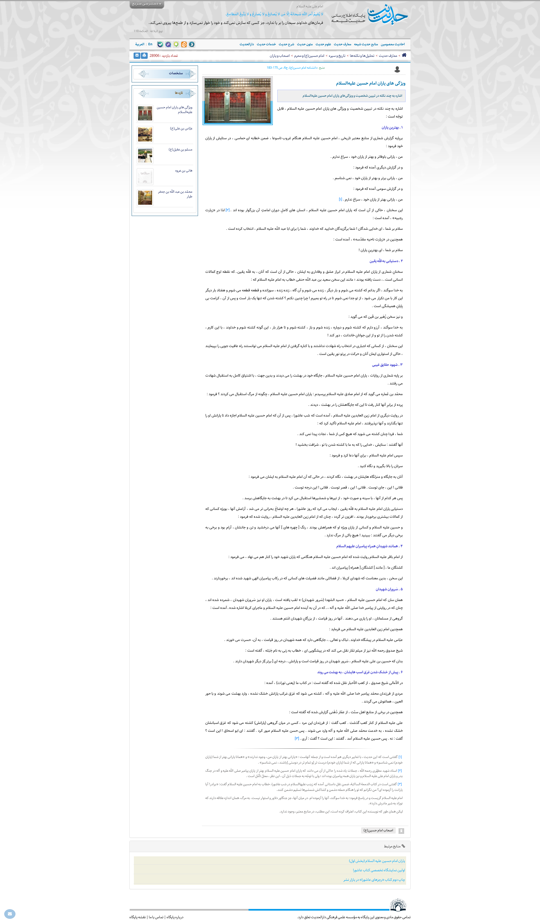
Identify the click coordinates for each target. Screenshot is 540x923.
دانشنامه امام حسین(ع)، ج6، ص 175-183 (292, 67)
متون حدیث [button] (305, 44)
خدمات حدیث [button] (266, 44)
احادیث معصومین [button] (393, 44)
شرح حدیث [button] (286, 44)
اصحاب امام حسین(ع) (378, 830)
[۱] (340, 199)
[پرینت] (144, 56)
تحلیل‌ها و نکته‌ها (362, 55)
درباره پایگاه (174, 917)
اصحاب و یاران (280, 55)
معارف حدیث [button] (342, 44)
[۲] (228, 210)
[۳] (297, 739)
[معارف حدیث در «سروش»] (192, 44)
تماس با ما (156, 917)
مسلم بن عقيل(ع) (180, 149)
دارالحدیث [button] (247, 44)
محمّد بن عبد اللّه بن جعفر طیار (175, 194)
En (150, 44)
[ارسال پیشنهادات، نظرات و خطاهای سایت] (9, 914)
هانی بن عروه (183, 170)
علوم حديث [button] (323, 44)
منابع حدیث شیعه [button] (366, 44)
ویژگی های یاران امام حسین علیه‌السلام (174, 110)
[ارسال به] (137, 56)
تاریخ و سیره (337, 55)
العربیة (139, 44)
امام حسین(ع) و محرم (309, 55)
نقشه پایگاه (137, 917)
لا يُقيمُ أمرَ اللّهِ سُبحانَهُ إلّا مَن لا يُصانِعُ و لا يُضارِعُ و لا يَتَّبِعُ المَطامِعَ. (274, 14)
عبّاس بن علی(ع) (181, 128)
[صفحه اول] (404, 55)
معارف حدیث (388, 55)
